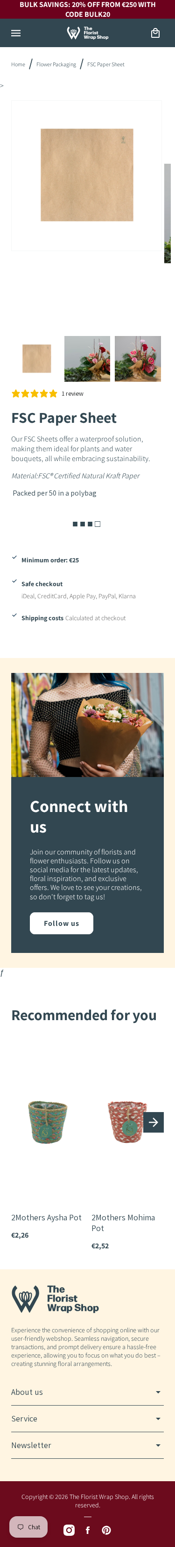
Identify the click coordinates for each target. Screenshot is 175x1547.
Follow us (61, 923)
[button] (16, 33)
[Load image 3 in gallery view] (87, 359)
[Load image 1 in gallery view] (37, 359)
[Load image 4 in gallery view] (138, 359)
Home (18, 64)
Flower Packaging (56, 64)
